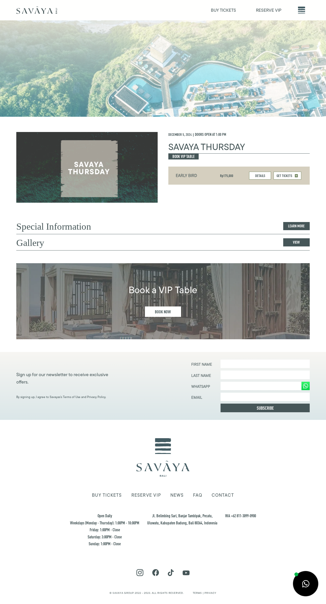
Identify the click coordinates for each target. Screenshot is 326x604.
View (296, 242)
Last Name (201, 375)
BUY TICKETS (223, 10)
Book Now (163, 311)
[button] (301, 10)
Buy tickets (107, 495)
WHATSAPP (200, 386)
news (177, 495)
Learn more (296, 226)
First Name (201, 364)
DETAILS (260, 175)
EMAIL (196, 397)
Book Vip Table (183, 156)
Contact (223, 495)
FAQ (197, 495)
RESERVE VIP (268, 10)
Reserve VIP (146, 495)
